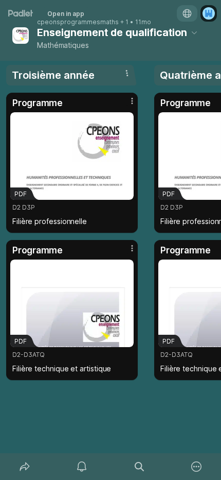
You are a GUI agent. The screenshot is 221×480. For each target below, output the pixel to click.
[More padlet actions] (196, 466)
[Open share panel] (24, 466)
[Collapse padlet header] (194, 32)
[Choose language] (187, 13)
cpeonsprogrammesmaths (78, 22)
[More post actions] (125, 105)
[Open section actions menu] (127, 73)
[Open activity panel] (82, 466)
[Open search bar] (139, 466)
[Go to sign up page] (208, 13)
